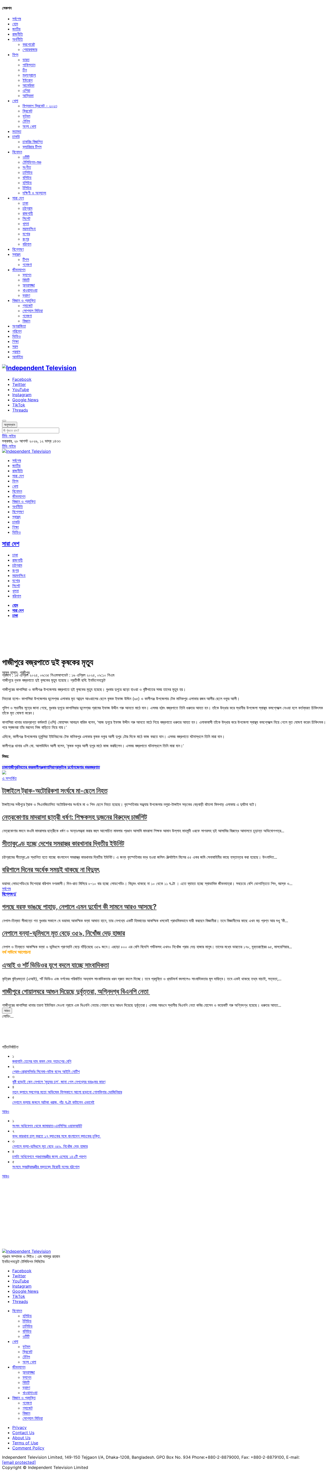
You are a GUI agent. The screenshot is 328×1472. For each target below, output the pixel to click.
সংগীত (27, 167)
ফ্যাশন (27, 274)
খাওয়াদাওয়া (30, 290)
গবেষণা (27, 264)
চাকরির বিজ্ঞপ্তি (33, 141)
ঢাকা (25, 203)
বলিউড (27, 177)
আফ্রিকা (28, 95)
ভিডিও (16, 336)
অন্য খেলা (29, 126)
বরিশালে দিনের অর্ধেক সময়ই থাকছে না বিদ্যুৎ (50, 869)
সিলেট (26, 218)
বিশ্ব (15, 54)
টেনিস (26, 121)
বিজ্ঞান (26, 320)
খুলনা (26, 223)
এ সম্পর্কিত (9, 778)
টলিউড (27, 187)
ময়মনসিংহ (29, 228)
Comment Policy (28, 1447)
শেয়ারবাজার (30, 49)
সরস (15, 346)
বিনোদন (17, 151)
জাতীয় (16, 28)
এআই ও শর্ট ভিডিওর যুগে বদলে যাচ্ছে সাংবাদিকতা (55, 965)
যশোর (26, 233)
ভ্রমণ (26, 295)
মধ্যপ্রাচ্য (29, 75)
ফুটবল (26, 116)
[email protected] (19, 1462)
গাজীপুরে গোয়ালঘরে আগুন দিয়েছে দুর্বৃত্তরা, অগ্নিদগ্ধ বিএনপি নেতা (76, 991)
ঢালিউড (28, 172)
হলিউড (27, 182)
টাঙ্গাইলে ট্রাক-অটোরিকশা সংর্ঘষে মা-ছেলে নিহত (55, 790)
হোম (15, 23)
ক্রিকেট (27, 110)
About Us (21, 1437)
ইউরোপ (28, 80)
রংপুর (26, 238)
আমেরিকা (28, 85)
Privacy (19, 1427)
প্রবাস (16, 351)
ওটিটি (26, 157)
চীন (25, 69)
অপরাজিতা (19, 326)
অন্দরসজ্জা (29, 285)
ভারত (26, 59)
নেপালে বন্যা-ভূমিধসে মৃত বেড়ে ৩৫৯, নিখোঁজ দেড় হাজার (63, 933)
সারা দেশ (18, 198)
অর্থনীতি (17, 39)
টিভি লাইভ (9, 435)
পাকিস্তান (29, 64)
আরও (7, 1010)
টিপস (26, 259)
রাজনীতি (17, 34)
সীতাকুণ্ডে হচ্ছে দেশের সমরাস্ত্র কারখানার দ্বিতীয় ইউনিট (63, 843)
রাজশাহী (28, 213)
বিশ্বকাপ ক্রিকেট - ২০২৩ (40, 105)
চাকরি (15, 136)
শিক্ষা (15, 341)
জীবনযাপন (18, 269)
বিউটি (26, 279)
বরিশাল (27, 244)
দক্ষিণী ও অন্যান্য (34, 192)
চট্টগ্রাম (27, 208)
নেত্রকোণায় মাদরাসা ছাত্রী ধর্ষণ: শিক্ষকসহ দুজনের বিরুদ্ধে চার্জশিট (74, 817)
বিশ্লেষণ (18, 249)
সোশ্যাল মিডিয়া (33, 310)
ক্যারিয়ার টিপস (32, 146)
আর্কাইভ (17, 356)
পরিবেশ (17, 331)
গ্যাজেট (28, 305)
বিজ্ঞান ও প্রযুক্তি (24, 300)
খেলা (15, 100)
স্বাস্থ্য (16, 254)
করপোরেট (29, 44)
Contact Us (23, 1432)
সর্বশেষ (16, 18)
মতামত (16, 131)
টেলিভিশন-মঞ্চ (32, 162)
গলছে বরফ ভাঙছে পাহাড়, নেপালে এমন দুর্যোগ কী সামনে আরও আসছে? (79, 906)
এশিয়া (26, 90)
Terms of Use (25, 1442)
